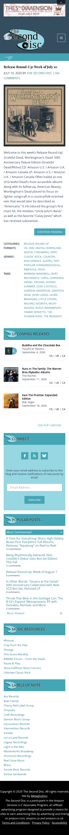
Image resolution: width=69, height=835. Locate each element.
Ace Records (11, 696)
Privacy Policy (40, 822)
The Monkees (53, 316)
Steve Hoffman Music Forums (22, 668)
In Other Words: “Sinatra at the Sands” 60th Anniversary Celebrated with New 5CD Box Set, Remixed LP (32, 585)
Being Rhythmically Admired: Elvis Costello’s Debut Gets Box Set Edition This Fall (31, 558)
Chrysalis (9, 710)
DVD (31, 248)
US (51, 355)
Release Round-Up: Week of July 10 (30, 66)
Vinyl (53, 252)
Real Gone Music (14, 760)
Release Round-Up (36, 243)
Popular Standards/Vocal (42, 265)
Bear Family (11, 701)
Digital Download (48, 248)
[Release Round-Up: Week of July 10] (34, 115)
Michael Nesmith (35, 303)
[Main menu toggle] (61, 38)
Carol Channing (52, 278)
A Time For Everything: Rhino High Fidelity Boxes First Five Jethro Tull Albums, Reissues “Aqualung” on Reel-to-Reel (34, 541)
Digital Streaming (36, 252)
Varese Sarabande (15, 774)
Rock (41, 269)
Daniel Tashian (34, 282)
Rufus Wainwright (48, 307)
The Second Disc (39, 73)
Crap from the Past (15, 645)
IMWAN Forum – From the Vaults (24, 659)
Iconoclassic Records (17, 724)
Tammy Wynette (35, 312)
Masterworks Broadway (19, 751)
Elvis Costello (46, 286)
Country (49, 256)
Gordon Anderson (37, 290)
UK (57, 355)
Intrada (8, 733)
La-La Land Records (16, 737)
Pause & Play (12, 663)
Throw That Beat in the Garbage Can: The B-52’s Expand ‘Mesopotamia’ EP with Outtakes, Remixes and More (34, 601)
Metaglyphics (39, 796)
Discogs (8, 649)
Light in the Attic (14, 747)
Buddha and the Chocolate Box (41, 345)
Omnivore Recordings (17, 756)
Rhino (7, 765)
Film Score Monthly (16, 654)
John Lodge (40, 295)
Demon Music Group (17, 719)
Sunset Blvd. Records (17, 769)
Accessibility (59, 822)
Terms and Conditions (16, 822)
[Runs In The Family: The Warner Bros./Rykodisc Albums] (11, 374)
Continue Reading (49, 232)
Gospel (47, 261)
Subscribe (34, 500)
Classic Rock (33, 256)
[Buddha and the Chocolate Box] (11, 351)
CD (25, 248)
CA (63, 355)
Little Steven (47, 299)
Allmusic (9, 640)
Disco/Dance (32, 261)
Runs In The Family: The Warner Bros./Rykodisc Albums (41, 370)
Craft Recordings (14, 714)
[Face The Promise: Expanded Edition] (11, 400)
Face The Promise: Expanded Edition (39, 396)
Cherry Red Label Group (19, 705)
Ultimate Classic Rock (17, 672)
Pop (56, 261)
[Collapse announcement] (61, 2)
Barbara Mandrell (37, 273)
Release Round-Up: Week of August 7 (31, 572)
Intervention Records (17, 728)
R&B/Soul (30, 269)
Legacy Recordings (15, 742)
